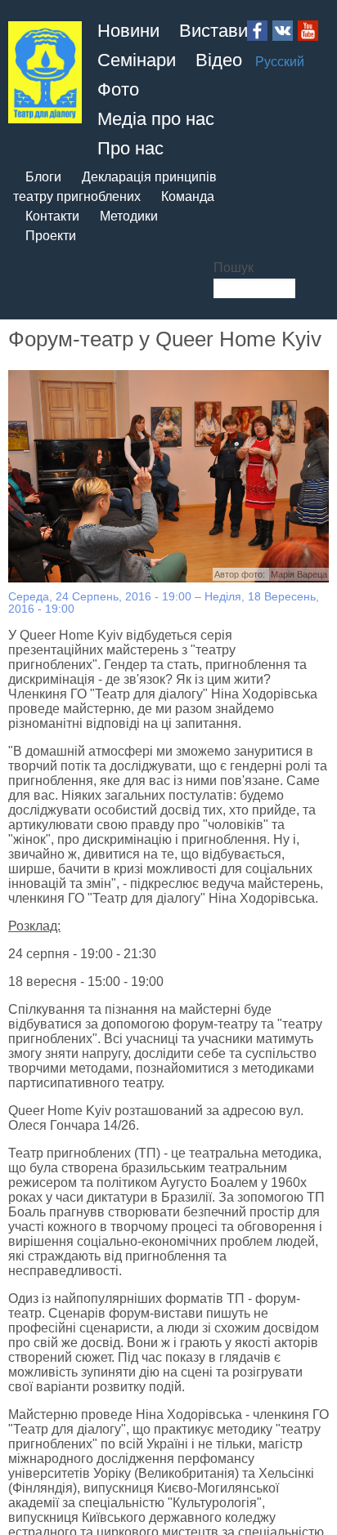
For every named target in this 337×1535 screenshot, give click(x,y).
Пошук (233, 267)
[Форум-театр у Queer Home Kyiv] (168, 476)
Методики (129, 216)
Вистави (213, 30)
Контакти (52, 216)
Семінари (136, 60)
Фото (118, 89)
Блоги (43, 177)
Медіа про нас (155, 119)
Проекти (50, 236)
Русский (279, 62)
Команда (187, 196)
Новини (128, 30)
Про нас (130, 148)
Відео (218, 60)
